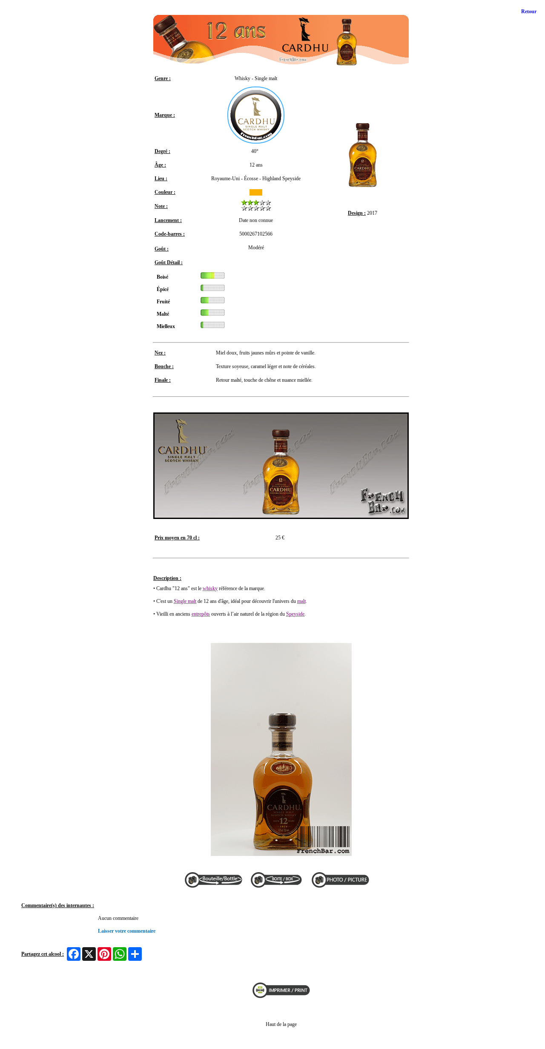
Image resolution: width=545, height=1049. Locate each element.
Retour (528, 11)
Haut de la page (281, 1024)
